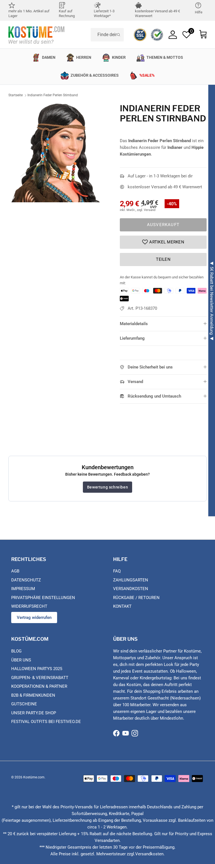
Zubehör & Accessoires (95, 75)
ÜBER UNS (21, 660)
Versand (135, 381)
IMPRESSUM (23, 588)
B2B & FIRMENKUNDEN (33, 695)
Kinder (119, 57)
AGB (15, 571)
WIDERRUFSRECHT (29, 606)
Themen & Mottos (164, 57)
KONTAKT (122, 606)
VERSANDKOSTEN (130, 588)
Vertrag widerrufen (34, 617)
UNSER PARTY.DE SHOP (33, 712)
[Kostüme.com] (36, 34)
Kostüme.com (34, 777)
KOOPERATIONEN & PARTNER (39, 686)
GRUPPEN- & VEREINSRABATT (39, 677)
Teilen (163, 259)
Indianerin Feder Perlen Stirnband (52, 95)
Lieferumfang (132, 338)
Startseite (15, 95)
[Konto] (173, 35)
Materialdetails (134, 323)
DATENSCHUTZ (26, 580)
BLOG (16, 651)
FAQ (117, 571)
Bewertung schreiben (107, 487)
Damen (48, 57)
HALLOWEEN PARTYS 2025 (36, 668)
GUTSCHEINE (24, 703)
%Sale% (147, 75)
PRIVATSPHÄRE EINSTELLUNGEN (43, 597)
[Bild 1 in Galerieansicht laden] (58, 152)
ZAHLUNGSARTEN (130, 580)
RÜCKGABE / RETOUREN (136, 597)
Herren (83, 57)
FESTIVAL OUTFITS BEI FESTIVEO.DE (46, 721)
